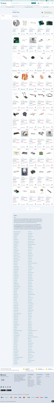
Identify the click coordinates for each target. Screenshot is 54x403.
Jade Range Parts (16, 233)
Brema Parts (16, 272)
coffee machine (38, 224)
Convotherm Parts (17, 335)
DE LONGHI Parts (16, 333)
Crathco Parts (16, 241)
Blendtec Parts (30, 344)
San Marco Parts (16, 267)
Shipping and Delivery (31, 380)
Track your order (42, 0)
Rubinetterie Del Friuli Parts (18, 330)
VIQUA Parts (16, 289)
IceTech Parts (16, 277)
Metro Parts (30, 250)
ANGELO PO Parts (30, 297)
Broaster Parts (30, 302)
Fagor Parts (16, 261)
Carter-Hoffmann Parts (17, 313)
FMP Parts (15, 247)
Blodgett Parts (30, 247)
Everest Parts (30, 274)
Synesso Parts (30, 299)
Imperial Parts (16, 245)
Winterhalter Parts (31, 242)
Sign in (49, 3)
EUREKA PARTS (30, 253)
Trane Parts (16, 338)
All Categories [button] (5, 5)
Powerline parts (16, 269)
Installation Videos (30, 386)
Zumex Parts (16, 363)
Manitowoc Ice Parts (17, 256)
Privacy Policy (39, 381)
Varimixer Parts (30, 333)
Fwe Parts (15, 236)
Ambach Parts (16, 332)
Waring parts (30, 261)
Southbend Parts (16, 358)
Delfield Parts (16, 294)
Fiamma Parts (30, 256)
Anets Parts (30, 322)
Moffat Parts (30, 285)
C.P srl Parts (16, 302)
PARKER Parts (30, 311)
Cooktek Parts (30, 346)
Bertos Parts (16, 344)
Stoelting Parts (16, 234)
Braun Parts (16, 278)
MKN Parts (15, 291)
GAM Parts (15, 327)
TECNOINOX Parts (30, 280)
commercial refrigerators (17, 226)
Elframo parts (16, 258)
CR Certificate (39, 384)
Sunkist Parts (16, 311)
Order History (29, 377)
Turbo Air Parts (30, 305)
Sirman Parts (16, 296)
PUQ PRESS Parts (16, 288)
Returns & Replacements (31, 384)
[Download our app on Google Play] (3, 390)
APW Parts (15, 343)
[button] (47, 0)
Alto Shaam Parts (30, 267)
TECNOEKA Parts (16, 285)
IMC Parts (15, 299)
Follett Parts (30, 300)
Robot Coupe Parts (31, 355)
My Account (29, 376)
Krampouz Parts (30, 335)
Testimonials (38, 377)
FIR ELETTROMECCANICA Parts (32, 330)
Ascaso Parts (16, 274)
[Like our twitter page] (4, 387)
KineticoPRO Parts (16, 324)
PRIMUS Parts (16, 297)
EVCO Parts (15, 280)
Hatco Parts (16, 349)
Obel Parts (15, 329)
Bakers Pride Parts (31, 343)
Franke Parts (30, 245)
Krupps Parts (30, 258)
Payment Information (31, 381)
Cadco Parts (16, 341)
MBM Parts (29, 338)
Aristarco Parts (16, 310)
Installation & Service (31, 383)
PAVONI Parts (30, 329)
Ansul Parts (29, 341)
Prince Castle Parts (31, 241)
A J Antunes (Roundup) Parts (18, 357)
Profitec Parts (16, 318)
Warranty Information (31, 382)
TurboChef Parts (16, 242)
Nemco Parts (16, 352)
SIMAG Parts (30, 288)
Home (13, 10)
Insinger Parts (30, 308)
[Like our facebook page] (2, 387)
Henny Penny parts (31, 272)
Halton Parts (30, 234)
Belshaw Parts (30, 283)
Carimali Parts (30, 278)
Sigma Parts (16, 263)
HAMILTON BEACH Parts (31, 294)
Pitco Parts (29, 354)
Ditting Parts (30, 316)
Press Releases (39, 380)
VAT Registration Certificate (39, 383)
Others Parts (30, 252)
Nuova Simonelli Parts (31, 352)
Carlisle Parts (16, 319)
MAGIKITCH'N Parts (31, 310)
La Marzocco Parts (17, 253)
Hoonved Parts (30, 233)
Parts (16, 10)
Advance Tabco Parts (31, 239)
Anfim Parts (30, 264)
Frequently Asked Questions (34, 0)
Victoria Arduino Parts (31, 360)
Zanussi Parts (16, 321)
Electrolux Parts (30, 255)
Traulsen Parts (16, 308)
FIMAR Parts (30, 291)
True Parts (15, 360)
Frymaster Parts (30, 236)
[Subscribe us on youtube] (8, 387)
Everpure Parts (16, 255)
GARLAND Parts (30, 286)
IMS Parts (29, 319)
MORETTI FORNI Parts (17, 286)
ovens (22, 226)
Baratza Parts (30, 277)
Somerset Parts (16, 250)
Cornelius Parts (16, 275)
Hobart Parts (30, 349)
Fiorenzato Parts (30, 289)
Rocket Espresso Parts (17, 231)
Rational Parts (16, 355)
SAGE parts (15, 322)
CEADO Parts (30, 313)
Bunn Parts (15, 346)
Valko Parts (30, 321)
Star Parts (29, 358)
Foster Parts (30, 347)
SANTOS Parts (30, 275)
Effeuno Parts (16, 305)
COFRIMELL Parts (30, 307)
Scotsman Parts (30, 357)
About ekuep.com (39, 376)
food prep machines (28, 226)
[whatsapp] (52, 401)
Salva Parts (15, 252)
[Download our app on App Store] (8, 390)
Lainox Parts (30, 327)
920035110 (27, 369)
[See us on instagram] (6, 387)
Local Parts (29, 231)
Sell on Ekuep (47, 376)
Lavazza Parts (16, 266)
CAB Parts (29, 296)
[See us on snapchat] (10, 387)
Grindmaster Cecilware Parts (32, 263)
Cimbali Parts (30, 269)
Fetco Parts (15, 347)
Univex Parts (30, 318)
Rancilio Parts (30, 266)
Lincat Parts (16, 264)
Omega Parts (16, 354)
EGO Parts (15, 300)
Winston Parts (16, 239)
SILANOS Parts (30, 324)
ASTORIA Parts (30, 332)
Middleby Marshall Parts (31, 244)
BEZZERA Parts (16, 307)
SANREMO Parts (16, 283)
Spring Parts (16, 244)
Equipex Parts (16, 316)
